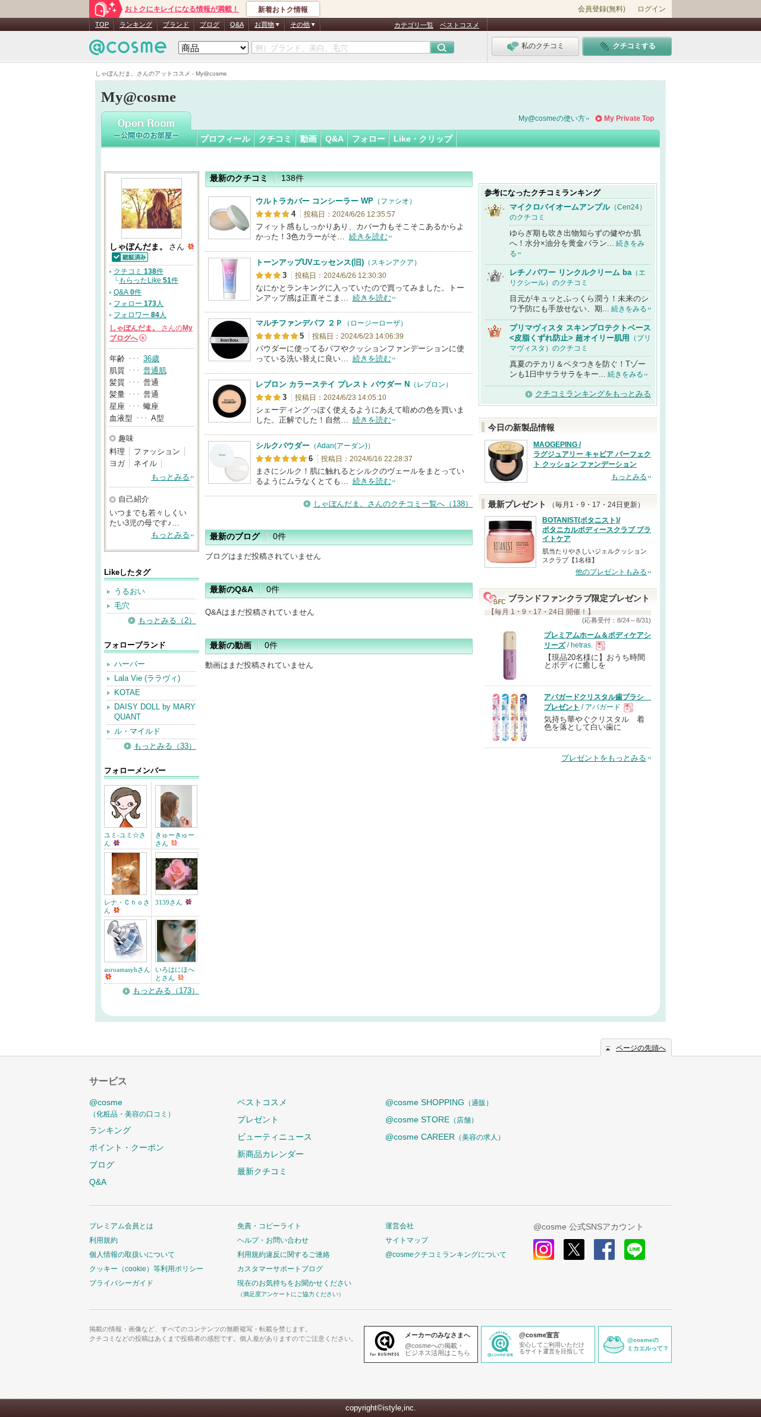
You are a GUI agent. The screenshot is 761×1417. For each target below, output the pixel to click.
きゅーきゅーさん (174, 839)
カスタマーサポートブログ (280, 1269)
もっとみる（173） (166, 990)
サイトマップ (406, 1240)
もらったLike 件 (148, 280)
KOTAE (127, 692)
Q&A (237, 24)
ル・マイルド (137, 731)
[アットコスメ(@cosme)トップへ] (127, 50)
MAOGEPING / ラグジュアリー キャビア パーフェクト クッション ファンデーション (592, 454)
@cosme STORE (431, 1119)
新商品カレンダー (270, 1154)
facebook (604, 1249)
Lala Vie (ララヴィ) (147, 678)
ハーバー (129, 663)
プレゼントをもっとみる (603, 757)
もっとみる (170, 477)
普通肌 (154, 370)
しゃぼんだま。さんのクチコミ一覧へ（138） (393, 503)
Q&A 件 (127, 292)
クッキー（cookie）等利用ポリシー (146, 1269)
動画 (308, 138)
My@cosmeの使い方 (551, 118)
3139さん (169, 902)
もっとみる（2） (167, 620)
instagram (543, 1249)
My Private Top (629, 118)
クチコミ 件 (138, 271)
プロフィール (225, 138)
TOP (102, 24)
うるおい (129, 591)
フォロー (368, 138)
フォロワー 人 (140, 315)
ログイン (651, 9)
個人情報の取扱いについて (132, 1254)
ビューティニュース (274, 1136)
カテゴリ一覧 (413, 25)
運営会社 (399, 1226)
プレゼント (258, 1119)
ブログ (209, 24)
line (634, 1249)
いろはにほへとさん (174, 973)
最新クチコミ (262, 1171)
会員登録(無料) (601, 9)
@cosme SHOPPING (439, 1102)
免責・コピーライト (269, 1226)
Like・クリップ (423, 138)
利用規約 (103, 1240)
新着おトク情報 (283, 9)
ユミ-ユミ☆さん (125, 839)
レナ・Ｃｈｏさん (127, 906)
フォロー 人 (138, 303)
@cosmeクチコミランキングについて (446, 1254)
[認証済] (129, 256)
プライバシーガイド (121, 1283)
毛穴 (122, 605)
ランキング (136, 24)
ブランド (176, 24)
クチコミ (275, 138)
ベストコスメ (459, 25)
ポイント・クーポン (126, 1147)
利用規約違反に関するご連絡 (283, 1254)
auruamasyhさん (127, 969)
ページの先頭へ (641, 1048)
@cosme (132, 1107)
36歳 (151, 358)
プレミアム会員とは (121, 1226)
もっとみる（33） (165, 746)
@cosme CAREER (445, 1136)
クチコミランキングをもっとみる (593, 393)
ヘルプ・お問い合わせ (273, 1240)
